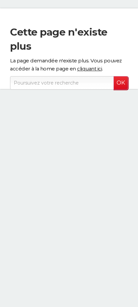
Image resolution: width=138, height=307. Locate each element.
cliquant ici (89, 68)
